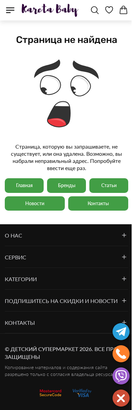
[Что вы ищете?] (95, 10)
